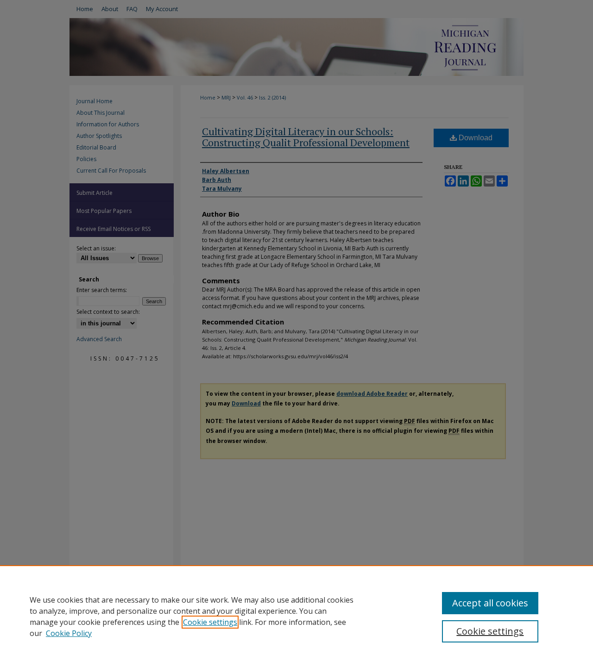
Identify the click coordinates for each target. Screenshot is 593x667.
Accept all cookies (490, 603)
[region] (296, 616)
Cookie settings (210, 622)
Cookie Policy (69, 633)
